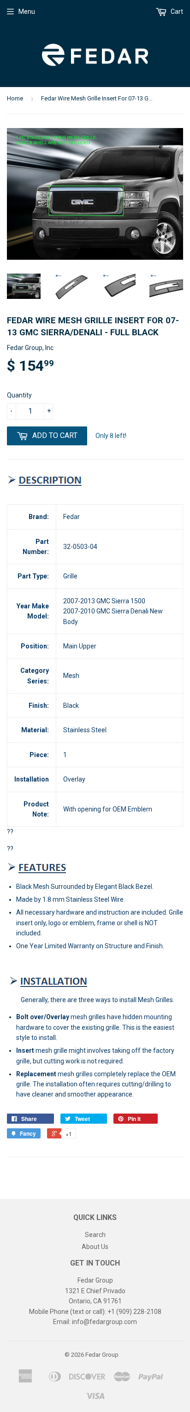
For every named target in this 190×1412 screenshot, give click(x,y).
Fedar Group (102, 1354)
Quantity (19, 395)
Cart (176, 11)
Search (95, 1234)
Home (15, 98)
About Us (95, 1246)
